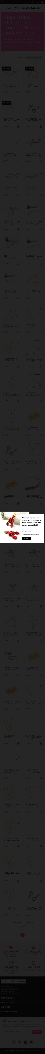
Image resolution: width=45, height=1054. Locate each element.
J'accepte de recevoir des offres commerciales (31, 534)
